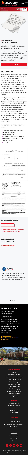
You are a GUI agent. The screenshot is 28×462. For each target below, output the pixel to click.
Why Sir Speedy (14, 403)
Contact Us (14, 417)
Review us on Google (7, 245)
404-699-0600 (4, 10)
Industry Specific (14, 396)
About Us (14, 400)
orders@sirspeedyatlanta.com (15, 424)
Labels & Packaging (14, 389)
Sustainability (14, 413)
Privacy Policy (14, 433)
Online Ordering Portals (14, 379)
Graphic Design (14, 382)
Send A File (24, 9)
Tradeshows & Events (14, 386)
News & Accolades (14, 405)
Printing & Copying (7, 40)
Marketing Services (14, 384)
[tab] (10, 300)
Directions (6, 339)
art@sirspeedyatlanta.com (10, 338)
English (22, 3)
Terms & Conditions (14, 435)
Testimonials (14, 410)
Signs (14, 372)
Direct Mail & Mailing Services (14, 377)
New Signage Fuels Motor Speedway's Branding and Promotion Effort (13, 230)
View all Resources (8, 225)
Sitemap (14, 440)
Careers (14, 408)
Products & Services (14, 369)
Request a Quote (18, 9)
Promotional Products (14, 391)
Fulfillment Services (14, 393)
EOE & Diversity (14, 439)
